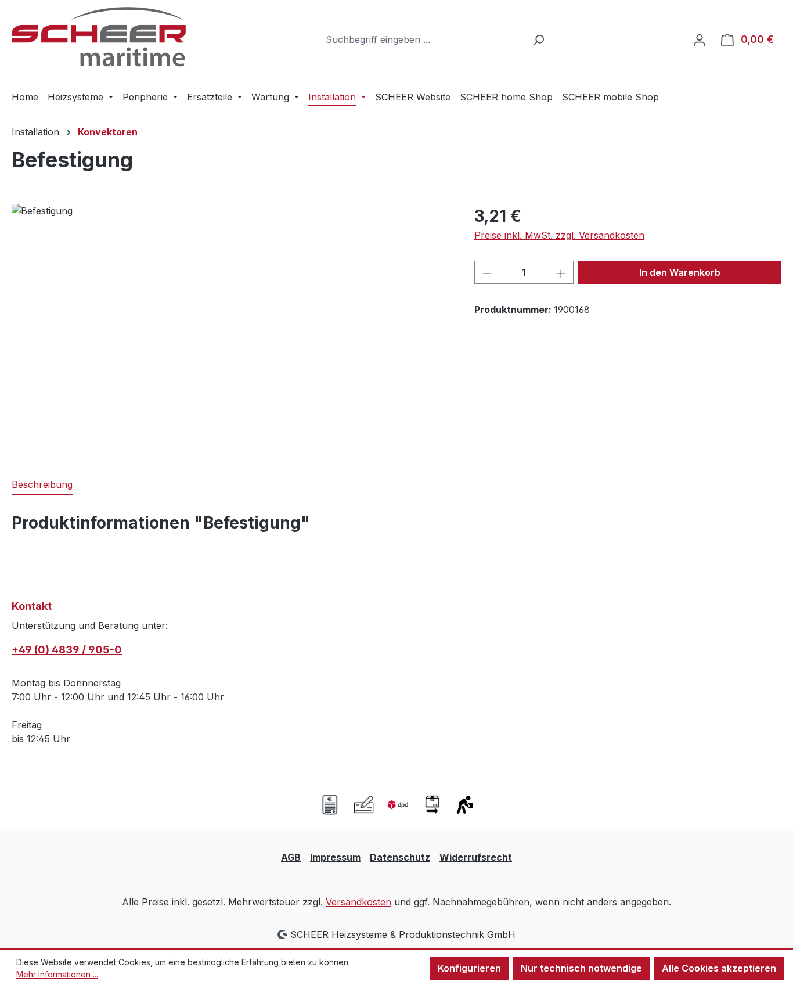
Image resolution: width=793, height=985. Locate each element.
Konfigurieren (469, 968)
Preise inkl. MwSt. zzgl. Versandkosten (559, 235)
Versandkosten (358, 902)
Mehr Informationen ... (57, 974)
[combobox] (422, 39)
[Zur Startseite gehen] (99, 37)
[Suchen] (538, 39)
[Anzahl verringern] (486, 272)
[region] (231, 329)
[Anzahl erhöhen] (561, 272)
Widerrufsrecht (475, 857)
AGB (291, 857)
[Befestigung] (231, 329)
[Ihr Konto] (699, 39)
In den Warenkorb (679, 272)
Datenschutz (400, 857)
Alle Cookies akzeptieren (719, 968)
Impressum (335, 857)
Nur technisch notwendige (581, 968)
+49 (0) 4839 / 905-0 (67, 650)
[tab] (42, 484)
